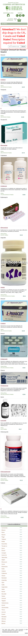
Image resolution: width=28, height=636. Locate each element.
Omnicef (3, 55)
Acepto (26, 633)
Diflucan (4, 621)
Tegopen (4, 600)
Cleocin (3, 370)
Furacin (3, 614)
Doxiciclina (4, 543)
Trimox (3, 609)
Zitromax (4, 619)
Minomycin (4, 562)
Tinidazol (4, 539)
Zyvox (2, 397)
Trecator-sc (4, 546)
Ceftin (3, 584)
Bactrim (3, 623)
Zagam (3, 559)
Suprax (3, 596)
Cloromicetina (5, 607)
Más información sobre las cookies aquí (10, 631)
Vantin (3, 589)
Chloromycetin (4, 432)
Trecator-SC (4, 119)
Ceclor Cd (4, 555)
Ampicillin (3, 237)
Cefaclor (3, 483)
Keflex (3, 568)
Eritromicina (4, 566)
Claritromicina (5, 603)
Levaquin (4, 553)
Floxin (3, 532)
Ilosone (3, 591)
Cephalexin (4, 155)
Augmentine (4, 587)
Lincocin (4, 612)
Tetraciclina (4, 557)
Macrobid (4, 594)
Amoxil (3, 605)
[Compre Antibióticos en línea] (14, 3)
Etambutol (4, 578)
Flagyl (3, 537)
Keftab (3, 541)
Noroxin (3, 534)
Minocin (3, 530)
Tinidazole (3, 89)
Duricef (2, 333)
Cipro (3, 582)
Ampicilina (4, 580)
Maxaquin (4, 616)
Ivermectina (4, 527)
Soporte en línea (8, 13)
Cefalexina (4, 573)
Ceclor (3, 564)
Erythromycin (4, 197)
